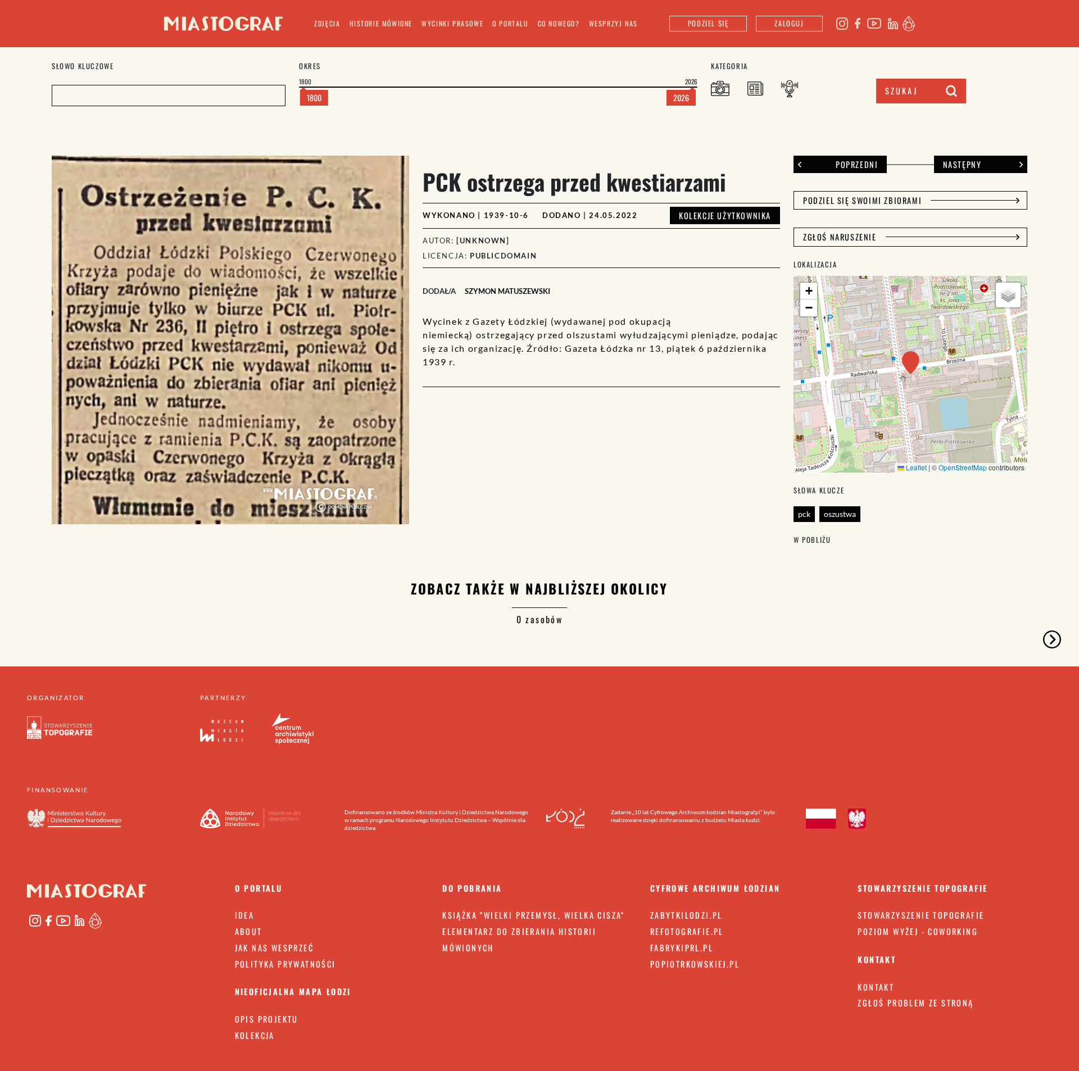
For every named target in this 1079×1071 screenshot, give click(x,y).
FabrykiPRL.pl (681, 948)
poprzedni (857, 164)
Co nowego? (559, 23)
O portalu (510, 23)
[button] (910, 362)
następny (962, 164)
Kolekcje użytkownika (725, 215)
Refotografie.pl (687, 931)
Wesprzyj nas (613, 23)
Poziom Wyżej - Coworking (918, 931)
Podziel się (708, 23)
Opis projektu (266, 1019)
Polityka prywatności (285, 964)
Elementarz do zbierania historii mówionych (519, 939)
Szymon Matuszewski (507, 291)
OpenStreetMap (963, 467)
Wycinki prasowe (452, 23)
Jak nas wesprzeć (274, 948)
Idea (245, 915)
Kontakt (876, 987)
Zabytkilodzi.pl (686, 915)
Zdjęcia (327, 23)
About (248, 931)
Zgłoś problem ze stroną (915, 1003)
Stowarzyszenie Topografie (921, 915)
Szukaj (901, 91)
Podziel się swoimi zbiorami (862, 200)
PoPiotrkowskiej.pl (695, 964)
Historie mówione (381, 23)
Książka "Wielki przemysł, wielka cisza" (533, 915)
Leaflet (915, 467)
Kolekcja (255, 1035)
